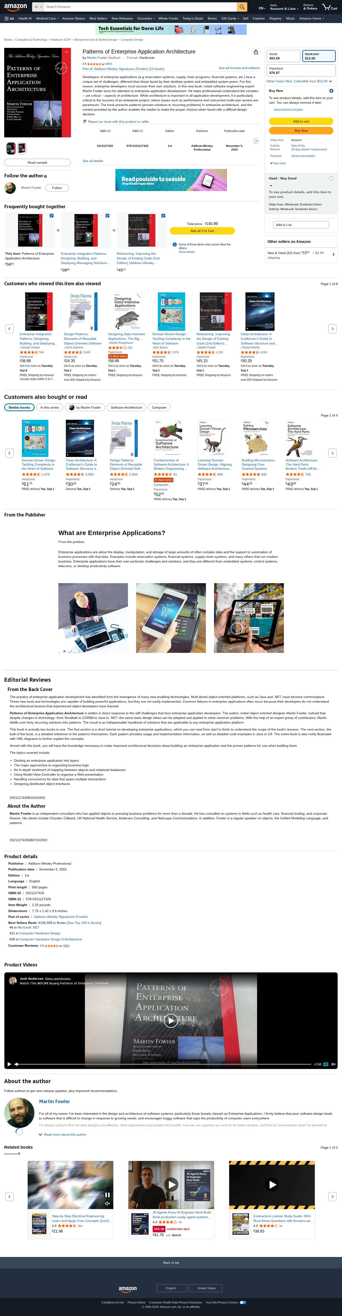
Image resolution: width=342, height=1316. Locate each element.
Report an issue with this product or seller (118, 121)
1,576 (45, 474)
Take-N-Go (298, 145)
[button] (9, 18)
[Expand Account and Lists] (298, 9)
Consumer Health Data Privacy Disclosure (175, 1302)
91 (175, 474)
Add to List (284, 225)
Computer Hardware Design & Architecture (51, 939)
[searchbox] (140, 7)
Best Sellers (98, 18)
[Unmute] (333, 1064)
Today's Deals (193, 18)
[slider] (162, 1064)
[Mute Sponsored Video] (107, 1204)
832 (264, 474)
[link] (86, 230)
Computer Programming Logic (168, 482)
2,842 (133, 474)
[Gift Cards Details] (238, 18)
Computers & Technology (31, 39)
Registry (275, 18)
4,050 (89, 474)
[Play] (8, 1064)
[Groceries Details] (154, 18)
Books (212, 18)
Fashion (259, 18)
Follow (57, 188)
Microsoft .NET (29, 927)
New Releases (122, 18)
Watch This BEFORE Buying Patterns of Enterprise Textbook (64, 983)
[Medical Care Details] (58, 18)
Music (290, 18)
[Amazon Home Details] (323, 18)
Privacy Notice (136, 1302)
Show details (187, 252)
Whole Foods (168, 18)
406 (220, 474)
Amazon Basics (73, 18)
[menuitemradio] (325, 1064)
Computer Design (132, 39)
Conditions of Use (112, 1302)
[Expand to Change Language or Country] (265, 8)
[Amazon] (16, 7)
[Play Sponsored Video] (171, 1185)
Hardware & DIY (60, 39)
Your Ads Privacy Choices (222, 1302)
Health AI (25, 18)
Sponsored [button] (10, 1153)
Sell (245, 18)
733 (308, 474)
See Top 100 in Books (84, 923)
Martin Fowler (97, 58)
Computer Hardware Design (39, 933)
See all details (93, 161)
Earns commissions (58, 978)
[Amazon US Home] (128, 1290)
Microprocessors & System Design (95, 39)
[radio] (283, 56)
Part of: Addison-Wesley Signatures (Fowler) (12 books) (123, 69)
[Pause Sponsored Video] (107, 1195)
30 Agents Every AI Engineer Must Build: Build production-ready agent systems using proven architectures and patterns (182, 1214)
